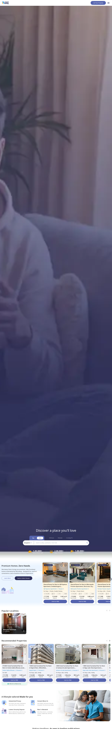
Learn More (7, 578)
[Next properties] (110, 579)
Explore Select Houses (23, 578)
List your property (98, 3)
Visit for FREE (55, 601)
